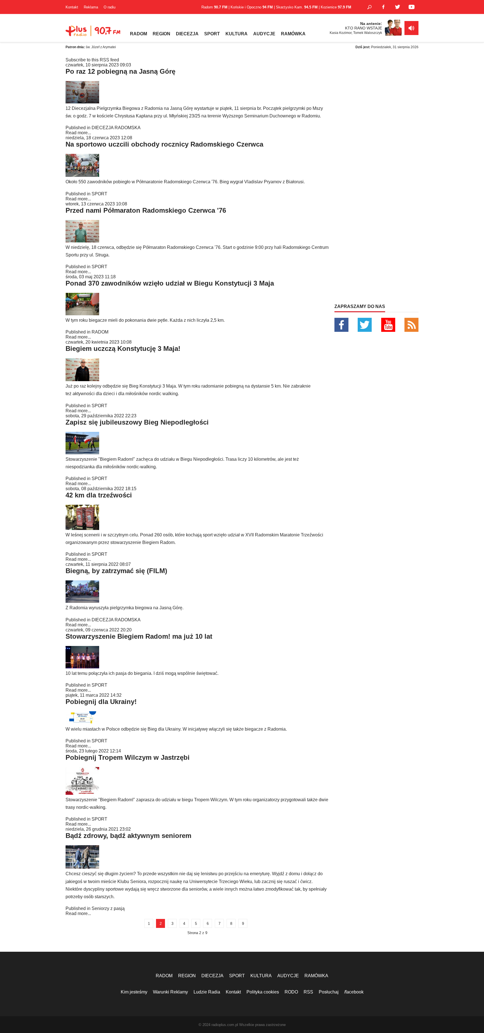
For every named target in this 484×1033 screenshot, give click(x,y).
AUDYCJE (264, 33)
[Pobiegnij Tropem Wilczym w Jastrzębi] (82, 793)
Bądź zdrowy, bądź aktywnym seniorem (128, 835)
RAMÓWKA (293, 33)
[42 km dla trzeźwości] (82, 528)
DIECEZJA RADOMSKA (116, 127)
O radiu (109, 7)
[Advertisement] (376, 92)
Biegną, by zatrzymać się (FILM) (116, 571)
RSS (308, 992)
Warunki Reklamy (170, 992)
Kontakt (72, 7)
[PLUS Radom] (94, 33)
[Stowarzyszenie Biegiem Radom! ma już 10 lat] (82, 666)
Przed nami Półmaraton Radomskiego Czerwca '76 (146, 210)
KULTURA (236, 33)
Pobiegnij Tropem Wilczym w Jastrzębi (128, 757)
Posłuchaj (329, 992)
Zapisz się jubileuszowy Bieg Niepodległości (137, 422)
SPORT (212, 33)
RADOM (138, 33)
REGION (161, 33)
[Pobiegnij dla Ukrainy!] (82, 722)
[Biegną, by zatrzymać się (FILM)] (82, 601)
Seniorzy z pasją (108, 908)
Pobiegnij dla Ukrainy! (101, 701)
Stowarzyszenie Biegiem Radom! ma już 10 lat (139, 636)
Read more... (78, 132)
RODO (291, 992)
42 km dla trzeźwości (99, 495)
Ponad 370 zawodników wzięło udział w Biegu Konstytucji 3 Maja (170, 283)
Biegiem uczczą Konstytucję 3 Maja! (123, 348)
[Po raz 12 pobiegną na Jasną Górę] (82, 101)
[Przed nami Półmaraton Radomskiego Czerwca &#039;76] (82, 240)
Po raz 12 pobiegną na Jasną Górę (120, 71)
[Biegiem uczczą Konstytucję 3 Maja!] (82, 379)
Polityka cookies (262, 992)
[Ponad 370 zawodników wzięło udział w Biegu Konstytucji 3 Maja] (82, 313)
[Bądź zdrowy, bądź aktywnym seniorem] (82, 867)
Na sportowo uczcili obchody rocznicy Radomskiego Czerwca (164, 144)
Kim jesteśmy (134, 992)
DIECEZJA (187, 33)
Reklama (91, 7)
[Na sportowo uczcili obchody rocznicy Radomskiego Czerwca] (82, 175)
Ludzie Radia (207, 992)
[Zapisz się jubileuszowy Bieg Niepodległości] (82, 452)
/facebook (354, 992)
